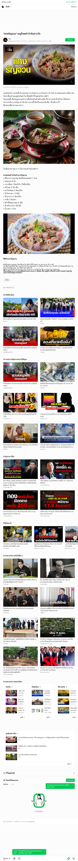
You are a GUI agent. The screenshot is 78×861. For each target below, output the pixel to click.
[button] (6, 859)
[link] (14, 859)
